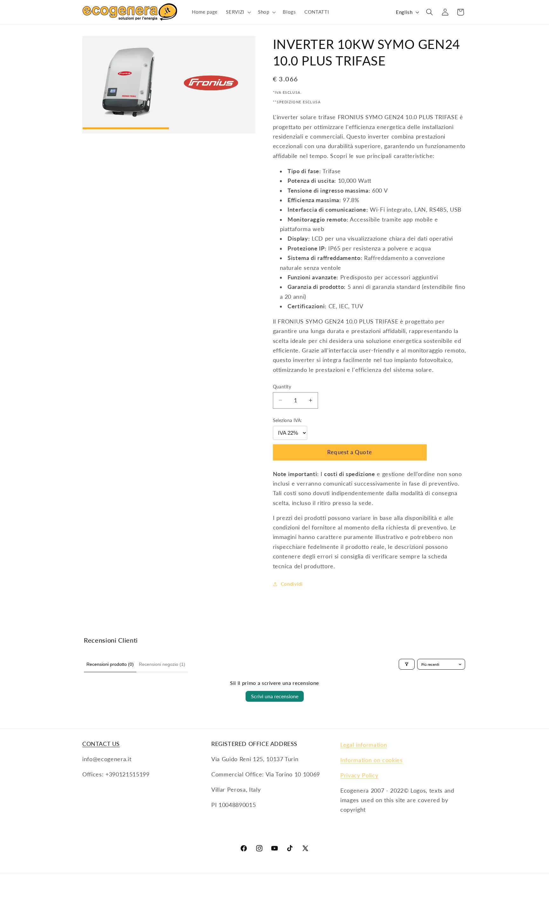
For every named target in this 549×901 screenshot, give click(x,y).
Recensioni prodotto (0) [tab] (110, 664)
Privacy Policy (359, 775)
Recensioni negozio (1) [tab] (162, 664)
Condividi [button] (292, 584)
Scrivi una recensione (274, 696)
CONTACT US (101, 743)
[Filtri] (407, 664)
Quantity (282, 386)
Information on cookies (371, 760)
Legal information (363, 744)
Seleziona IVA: (287, 420)
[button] (238, 12)
